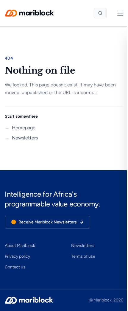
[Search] (100, 13)
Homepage (20, 127)
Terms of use (83, 256)
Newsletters (21, 138)
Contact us (15, 267)
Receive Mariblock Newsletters (44, 222)
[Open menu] (117, 13)
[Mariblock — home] (29, 13)
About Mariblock (20, 245)
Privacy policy (17, 256)
